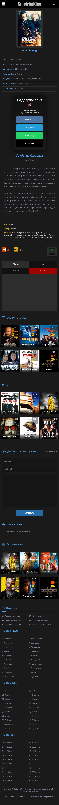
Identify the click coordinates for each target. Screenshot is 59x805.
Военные (35, 643)
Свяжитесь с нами (40, 620)
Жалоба (43, 271)
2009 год (8, 776)
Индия (7, 712)
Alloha (16, 264)
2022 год (36, 747)
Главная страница (12, 616)
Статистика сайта (12, 620)
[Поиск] (55, 4)
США (34, 691)
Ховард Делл (42, 235)
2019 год (8, 755)
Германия (9, 708)
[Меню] (4, 4)
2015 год (8, 764)
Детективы (36, 647)
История (7, 656)
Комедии (35, 656)
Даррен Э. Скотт (19, 238)
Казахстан (9, 699)
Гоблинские (8, 647)
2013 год (8, 768)
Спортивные (36, 668)
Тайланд (35, 720)
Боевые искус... (37, 639)
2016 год (36, 759)
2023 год (8, 747)
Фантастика (9, 677)
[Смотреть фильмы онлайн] (29, 3)
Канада (35, 699)
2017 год (8, 759)
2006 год (36, 781)
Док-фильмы (36, 651)
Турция (35, 729)
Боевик (14, 229)
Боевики (7, 639)
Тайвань (8, 720)
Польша (8, 729)
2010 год (36, 772)
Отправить (29, 513)
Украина (35, 695)
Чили (34, 724)
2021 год (8, 751)
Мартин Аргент (17, 235)
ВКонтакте (29, 119)
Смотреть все (50, 451)
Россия (8, 695)
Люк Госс (30, 238)
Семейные (8, 668)
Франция (36, 708)
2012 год (36, 768)
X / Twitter (29, 143)
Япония (35, 716)
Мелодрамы (36, 660)
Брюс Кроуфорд (19, 233)
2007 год (8, 781)
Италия (8, 703)
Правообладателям (13, 625)
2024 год (36, 743)
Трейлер (16, 271)
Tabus (43, 264)
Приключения (37, 664)
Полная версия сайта (41, 625)
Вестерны (8, 643)
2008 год (36, 776)
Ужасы (34, 672)
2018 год (36, 755)
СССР (7, 691)
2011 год (8, 772)
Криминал (8, 660)
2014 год (36, 764)
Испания (36, 703)
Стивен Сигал (30, 235)
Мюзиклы (8, 664)
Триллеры (8, 672)
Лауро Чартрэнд (33, 233)
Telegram (29, 127)
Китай (34, 712)
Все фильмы (37, 616)
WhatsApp (29, 135)
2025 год (8, 743)
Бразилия (9, 724)
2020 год (36, 751)
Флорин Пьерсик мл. (43, 238)
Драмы (6, 651)
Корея (7, 716)
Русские (34, 677)
